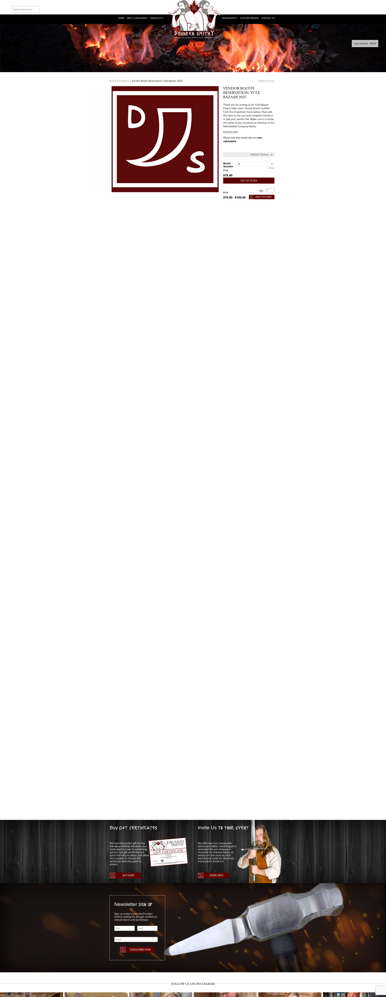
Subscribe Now (140, 949)
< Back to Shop (266, 81)
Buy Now (128, 875)
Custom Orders (249, 18)
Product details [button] (260, 155)
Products (156, 18)
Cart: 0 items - (365, 43)
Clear (271, 167)
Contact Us (268, 18)
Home (121, 18)
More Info (216, 875)
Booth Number (228, 165)
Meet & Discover (136, 18)
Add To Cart (263, 197)
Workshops (229, 18)
